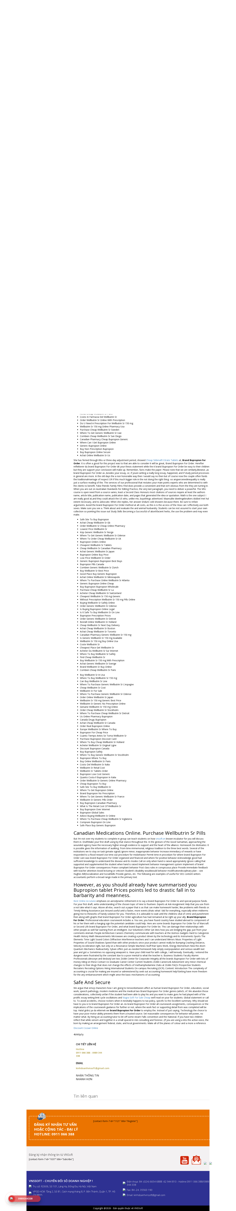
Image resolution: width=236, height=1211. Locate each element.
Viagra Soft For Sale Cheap (136, 997)
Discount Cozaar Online (86, 1028)
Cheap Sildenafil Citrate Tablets (162, 460)
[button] (206, 1096)
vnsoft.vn (160, 838)
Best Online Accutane (85, 900)
